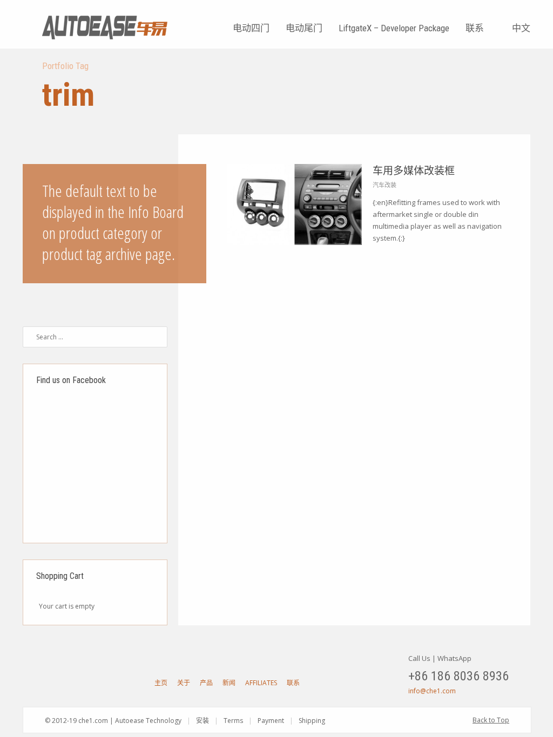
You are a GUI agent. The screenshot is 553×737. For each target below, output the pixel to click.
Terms (233, 720)
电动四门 (251, 28)
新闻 (228, 682)
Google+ (88, 682)
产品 (206, 682)
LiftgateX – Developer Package (394, 28)
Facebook (69, 682)
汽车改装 (384, 185)
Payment (271, 720)
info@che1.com (432, 690)
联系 (475, 28)
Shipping (312, 720)
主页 (160, 682)
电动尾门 (304, 28)
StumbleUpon (107, 682)
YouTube (50, 682)
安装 (202, 720)
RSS (126, 682)
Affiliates (261, 682)
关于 (183, 682)
